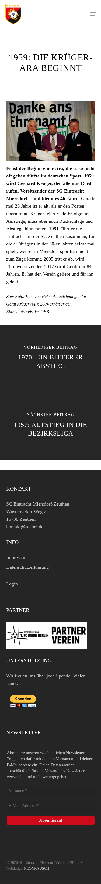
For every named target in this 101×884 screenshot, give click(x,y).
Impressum (17, 557)
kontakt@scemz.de (24, 526)
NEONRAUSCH (36, 868)
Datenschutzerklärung (27, 567)
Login (12, 584)
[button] (93, 14)
